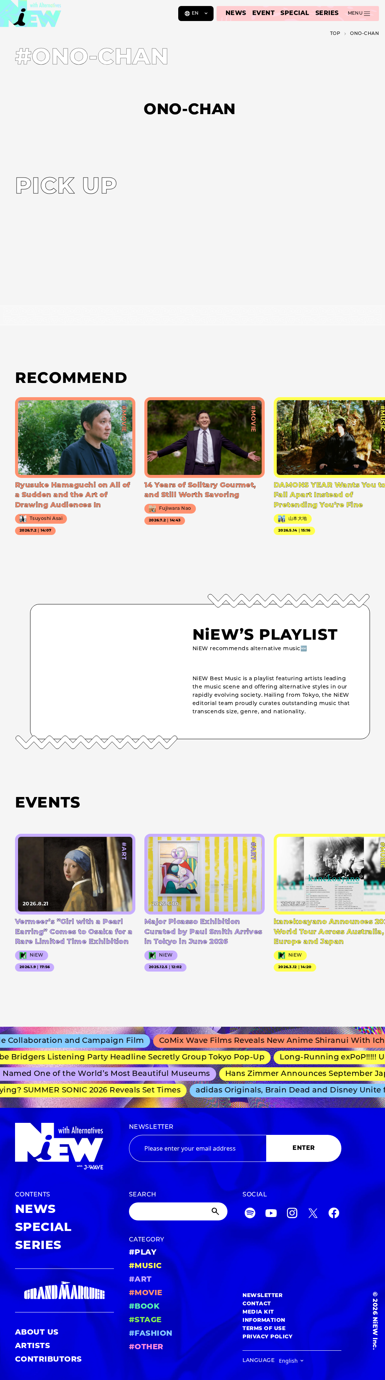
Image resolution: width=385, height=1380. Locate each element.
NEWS (236, 14)
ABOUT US (37, 1332)
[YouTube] (271, 1214)
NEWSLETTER (151, 1127)
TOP (335, 34)
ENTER (304, 1148)
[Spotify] (250, 1214)
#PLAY (142, 1252)
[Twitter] (312, 1214)
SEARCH (142, 1195)
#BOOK (144, 1307)
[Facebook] (333, 1214)
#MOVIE (145, 1293)
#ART (140, 1280)
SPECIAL (294, 14)
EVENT (263, 14)
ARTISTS (32, 1346)
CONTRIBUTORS (48, 1359)
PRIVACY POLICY (268, 1337)
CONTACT (257, 1304)
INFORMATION (264, 1320)
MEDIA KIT (258, 1312)
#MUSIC (145, 1266)
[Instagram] (292, 1214)
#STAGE (145, 1320)
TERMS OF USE (264, 1329)
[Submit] (216, 1211)
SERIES (327, 14)
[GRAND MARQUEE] (64, 1290)
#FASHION (151, 1334)
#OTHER (146, 1347)
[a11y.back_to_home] (30, 16)
